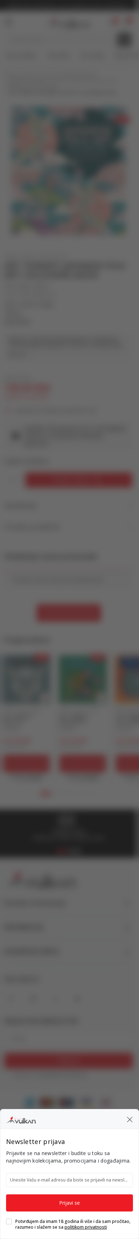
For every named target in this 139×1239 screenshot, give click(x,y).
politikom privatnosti (86, 1227)
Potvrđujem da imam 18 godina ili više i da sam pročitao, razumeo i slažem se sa (72, 1224)
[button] (129, 1119)
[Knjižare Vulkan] (21, 1118)
